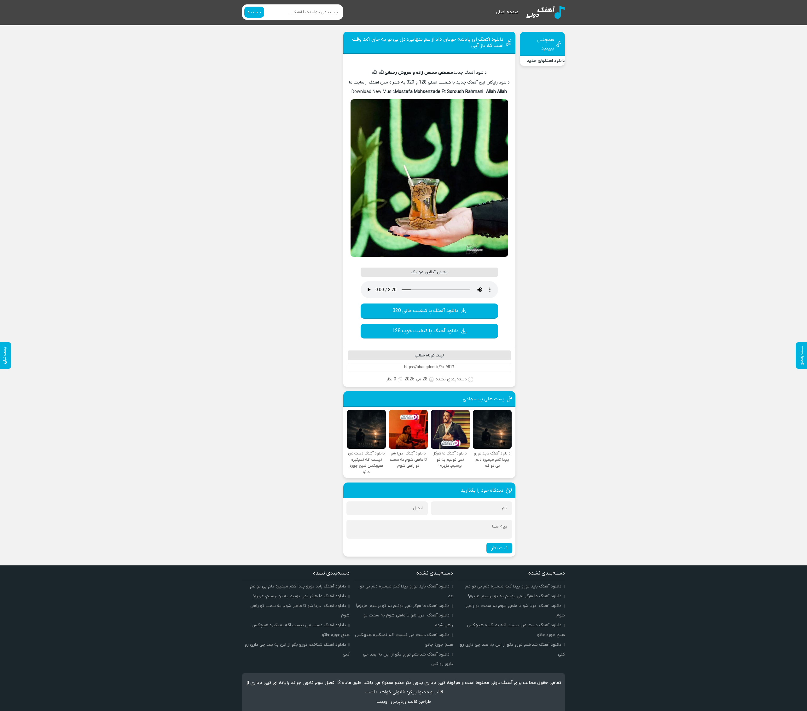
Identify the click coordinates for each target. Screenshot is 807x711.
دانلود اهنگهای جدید (546, 61)
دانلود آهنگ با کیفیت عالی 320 (425, 311)
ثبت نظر (499, 548)
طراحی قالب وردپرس (411, 701)
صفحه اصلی (507, 12)
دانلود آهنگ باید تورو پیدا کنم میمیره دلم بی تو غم (513, 586)
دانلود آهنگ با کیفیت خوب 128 (425, 331)
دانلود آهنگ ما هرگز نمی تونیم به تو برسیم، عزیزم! (514, 596)
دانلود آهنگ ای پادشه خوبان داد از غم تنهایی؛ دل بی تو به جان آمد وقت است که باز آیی (427, 42)
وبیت (381, 701)
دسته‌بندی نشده (451, 379)
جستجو (254, 12)
